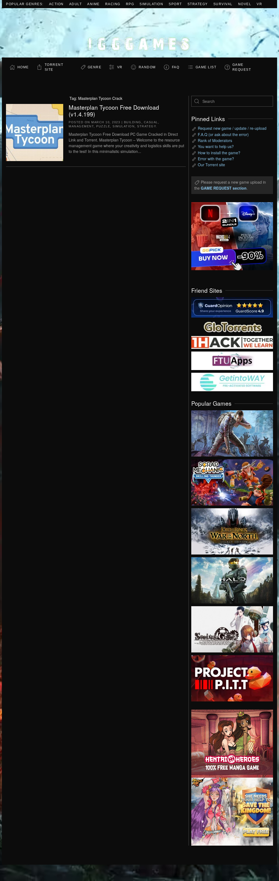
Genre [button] (95, 67)
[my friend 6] (232, 360)
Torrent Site (54, 67)
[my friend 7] (232, 381)
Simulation (151, 4)
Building (132, 122)
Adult (75, 4)
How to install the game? (219, 152)
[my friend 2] (232, 326)
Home (23, 67)
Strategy (197, 4)
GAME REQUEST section (224, 188)
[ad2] (228, 744)
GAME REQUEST (241, 67)
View (232, 432)
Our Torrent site (211, 164)
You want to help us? (216, 146)
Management (81, 126)
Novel (244, 4)
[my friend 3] (232, 342)
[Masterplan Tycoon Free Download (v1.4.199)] (34, 131)
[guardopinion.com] (232, 307)
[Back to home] (139, 32)
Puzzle (103, 126)
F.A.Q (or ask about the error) (223, 134)
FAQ (176, 67)
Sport (175, 4)
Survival (223, 4)
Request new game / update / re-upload (232, 128)
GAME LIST (206, 67)
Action (56, 4)
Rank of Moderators (215, 140)
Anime (93, 4)
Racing (112, 4)
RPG (130, 4)
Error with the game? (216, 158)
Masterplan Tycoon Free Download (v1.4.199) (114, 110)
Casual (151, 122)
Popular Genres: (25, 4)
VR (259, 4)
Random (147, 67)
